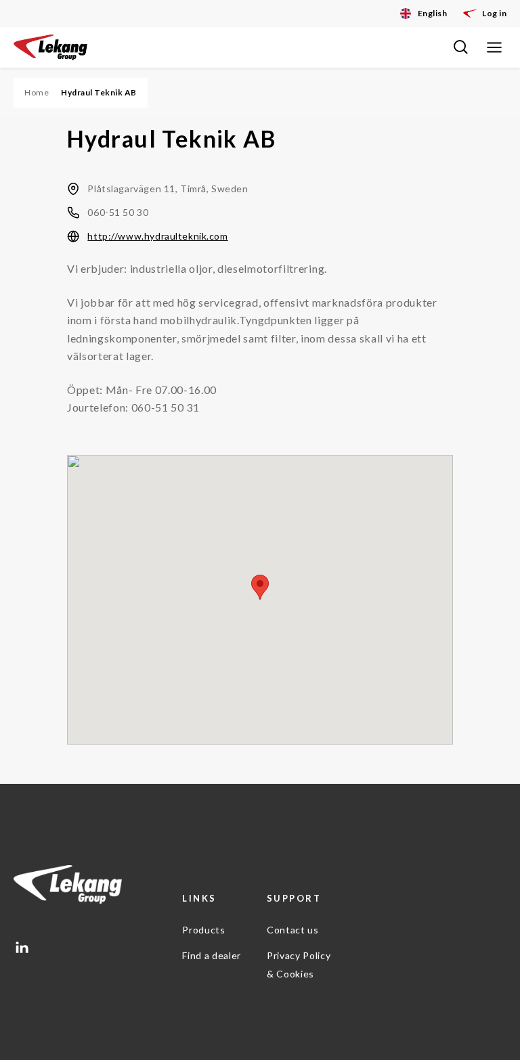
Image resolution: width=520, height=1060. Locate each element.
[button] (260, 587)
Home (36, 92)
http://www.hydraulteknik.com (157, 236)
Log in (494, 13)
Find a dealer (211, 955)
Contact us (293, 929)
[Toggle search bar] (460, 47)
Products (203, 929)
